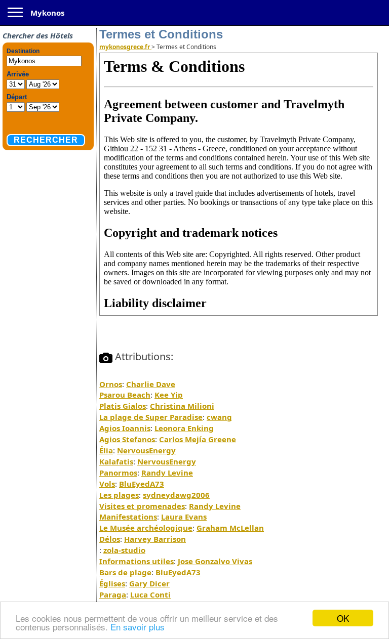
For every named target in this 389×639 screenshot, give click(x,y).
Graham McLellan (230, 528)
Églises (112, 583)
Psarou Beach (124, 395)
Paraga (112, 594)
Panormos (118, 472)
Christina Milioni (182, 406)
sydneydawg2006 (176, 495)
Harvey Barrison (155, 539)
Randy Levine (167, 472)
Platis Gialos (122, 406)
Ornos (110, 384)
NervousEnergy (146, 450)
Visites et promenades (142, 506)
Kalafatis (116, 461)
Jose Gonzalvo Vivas (215, 561)
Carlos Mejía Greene (197, 439)
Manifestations (128, 517)
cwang (219, 417)
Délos (109, 539)
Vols (107, 484)
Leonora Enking (184, 428)
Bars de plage (125, 572)
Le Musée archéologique (145, 528)
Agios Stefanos (127, 439)
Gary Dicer (149, 583)
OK (343, 618)
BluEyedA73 (141, 484)
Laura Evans (184, 517)
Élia (106, 450)
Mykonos (47, 13)
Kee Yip (168, 395)
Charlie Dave (150, 384)
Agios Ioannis (124, 428)
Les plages (119, 495)
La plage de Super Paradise (151, 417)
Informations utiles (136, 561)
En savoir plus (137, 626)
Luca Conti (150, 594)
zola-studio (124, 550)
